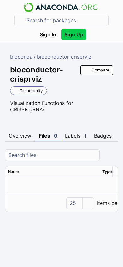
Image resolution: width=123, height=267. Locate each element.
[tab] (20, 136)
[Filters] (112, 155)
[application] (61, 203)
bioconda (21, 56)
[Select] (88, 203)
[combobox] (65, 20)
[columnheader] (52, 171)
